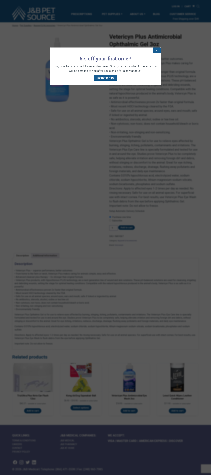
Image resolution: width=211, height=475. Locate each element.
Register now (105, 77)
